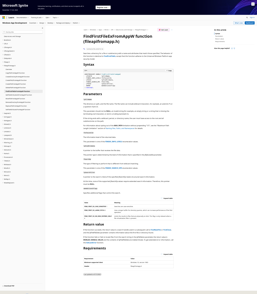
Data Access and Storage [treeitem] (12, 36)
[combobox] (22, 32)
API (112, 30)
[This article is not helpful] (234, 48)
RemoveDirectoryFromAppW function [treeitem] (18, 102)
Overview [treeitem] (9, 69)
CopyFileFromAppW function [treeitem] (15, 73)
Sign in (252, 17)
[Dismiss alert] (253, 4)
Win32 (106, 30)
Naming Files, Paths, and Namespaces (120, 128)
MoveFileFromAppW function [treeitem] (15, 99)
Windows (93, 30)
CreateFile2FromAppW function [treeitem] (16, 80)
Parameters (219, 36)
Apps (100, 30)
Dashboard (249, 23)
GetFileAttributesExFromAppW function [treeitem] (19, 95)
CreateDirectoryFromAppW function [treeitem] (18, 77)
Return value (219, 39)
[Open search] (247, 17)
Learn (86, 30)
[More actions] (172, 29)
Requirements (220, 41)
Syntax (217, 33)
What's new (239, 23)
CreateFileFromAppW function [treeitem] (16, 84)
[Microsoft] (3, 17)
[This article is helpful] (232, 48)
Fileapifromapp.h (140, 30)
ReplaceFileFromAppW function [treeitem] (16, 106)
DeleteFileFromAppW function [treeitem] (16, 88)
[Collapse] (42, 28)
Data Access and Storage (124, 30)
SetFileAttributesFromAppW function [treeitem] (18, 110)
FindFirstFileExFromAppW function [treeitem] (18, 91)
